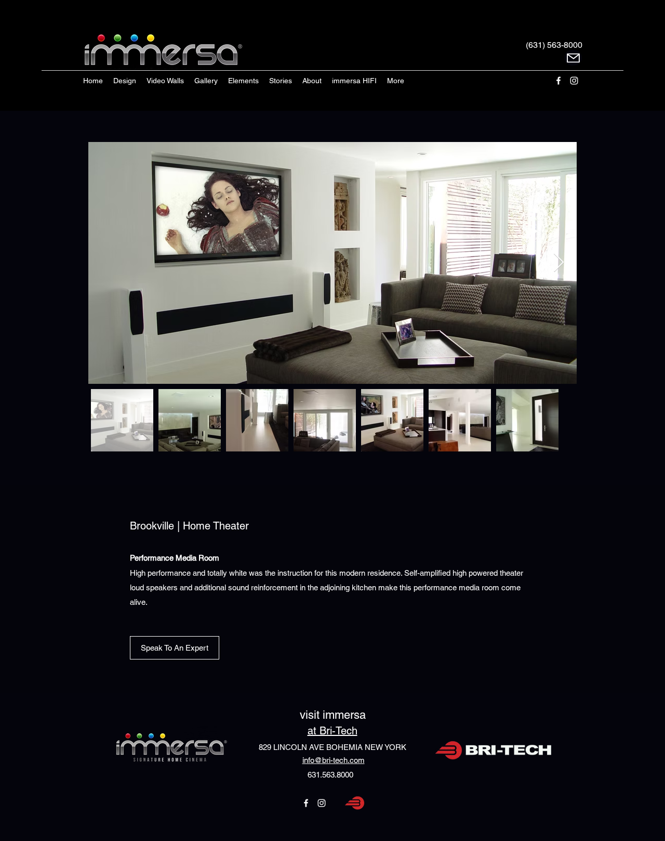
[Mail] (573, 58)
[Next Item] (559, 263)
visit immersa (333, 714)
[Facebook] (558, 80)
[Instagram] (574, 80)
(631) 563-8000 (554, 45)
